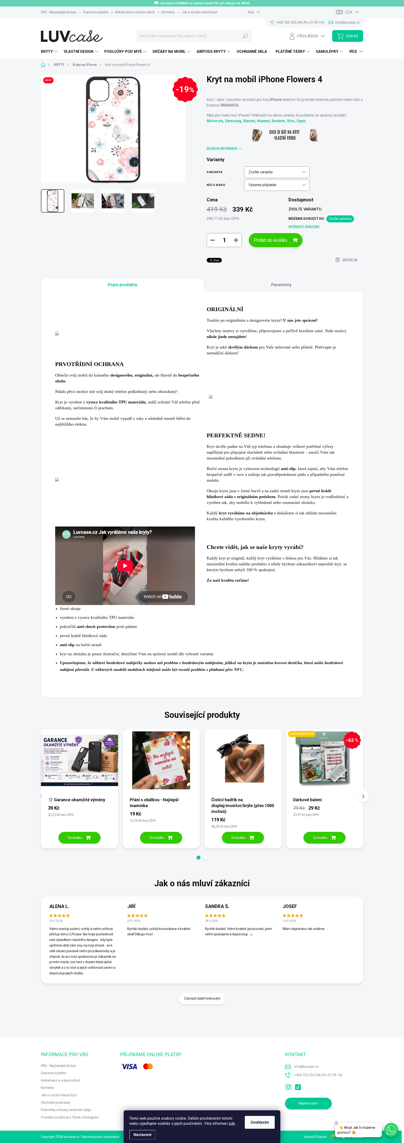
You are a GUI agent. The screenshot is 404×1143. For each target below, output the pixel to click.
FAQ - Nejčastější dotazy (58, 12)
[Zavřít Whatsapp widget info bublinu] (336, 1123)
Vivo (291, 121)
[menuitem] (50, 52)
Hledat (245, 36)
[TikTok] (297, 1086)
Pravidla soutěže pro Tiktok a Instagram (70, 1117)
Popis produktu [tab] (122, 284)
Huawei (263, 121)
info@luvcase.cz (306, 1066)
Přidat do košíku (270, 240)
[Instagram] (288, 1086)
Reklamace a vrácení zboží (135, 12)
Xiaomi (249, 121)
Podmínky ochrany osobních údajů (66, 1110)
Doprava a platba (95, 12)
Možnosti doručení (304, 226)
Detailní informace (222, 148)
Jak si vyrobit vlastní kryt (199, 12)
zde (232, 1123)
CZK (348, 12)
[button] (198, 857)
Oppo (301, 121)
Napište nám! (308, 1103)
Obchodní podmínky (55, 1102)
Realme (278, 121)
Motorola (215, 121)
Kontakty (168, 12)
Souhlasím (260, 1122)
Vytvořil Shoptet (315, 1137)
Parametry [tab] (281, 284)
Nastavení (142, 1134)
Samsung (233, 121)
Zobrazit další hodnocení (202, 998)
